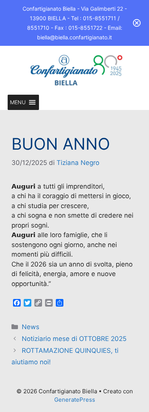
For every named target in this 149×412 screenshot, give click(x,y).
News (30, 327)
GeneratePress (74, 399)
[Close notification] (136, 22)
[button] (18, 102)
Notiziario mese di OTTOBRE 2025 (74, 339)
